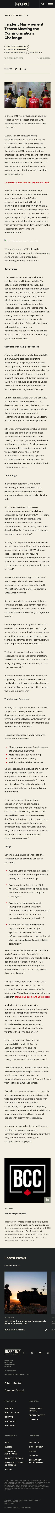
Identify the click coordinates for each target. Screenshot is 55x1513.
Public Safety (37, 1415)
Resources (10, 1435)
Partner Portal (14, 1390)
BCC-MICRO (10, 1421)
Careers (33, 1456)
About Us (34, 1443)
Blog (7, 1443)
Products (10, 1401)
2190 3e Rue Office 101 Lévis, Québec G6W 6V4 (10, 1363)
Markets (34, 1401)
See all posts (12, 1266)
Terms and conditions (12, 1502)
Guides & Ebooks (14, 1458)
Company (34, 1435)
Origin (32, 1451)
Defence (33, 1420)
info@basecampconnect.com (16, 1374)
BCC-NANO (10, 1426)
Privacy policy (10, 1503)
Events (8, 1447)
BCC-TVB (8, 1417)
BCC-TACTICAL (11, 1413)
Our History (36, 1447)
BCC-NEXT (9, 1408)
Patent (8, 1470)
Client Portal (13, 1383)
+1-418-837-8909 (10, 1371)
